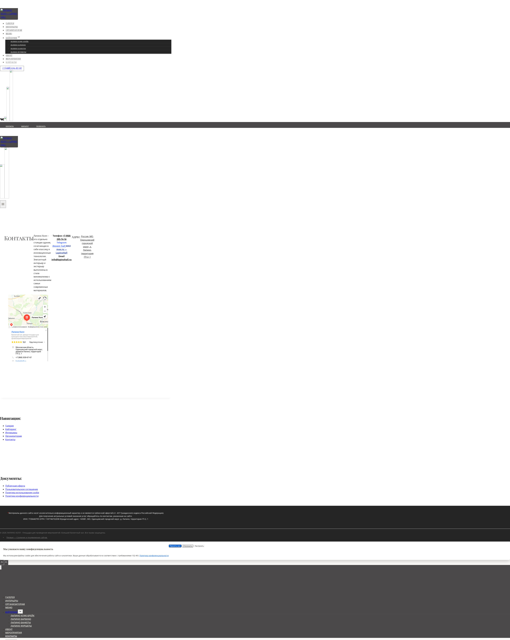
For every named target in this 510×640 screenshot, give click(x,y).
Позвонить (41, 126)
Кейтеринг (10, 429)
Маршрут (25, 126)
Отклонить (187, 546)
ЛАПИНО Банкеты (18, 48)
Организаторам (14, 30)
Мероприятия (13, 59)
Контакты (11, 62)
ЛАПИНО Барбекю (18, 45)
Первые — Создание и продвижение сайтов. (26, 537)
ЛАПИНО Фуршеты (18, 52)
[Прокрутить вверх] (2, 562)
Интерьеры (12, 27)
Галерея (10, 23)
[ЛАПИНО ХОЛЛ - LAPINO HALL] (18, 17)
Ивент (9, 55)
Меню (9, 33)
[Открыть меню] (3, 204)
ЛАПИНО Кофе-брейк (20, 41)
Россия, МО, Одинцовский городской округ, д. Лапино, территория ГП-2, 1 (87, 246)
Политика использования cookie (22, 492)
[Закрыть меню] (0, 567)
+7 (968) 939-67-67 (12, 68)
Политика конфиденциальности (22, 496)
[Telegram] (7, 197)
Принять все (175, 546)
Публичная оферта (15, 485)
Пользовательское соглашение (21, 489)
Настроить (199, 546)
